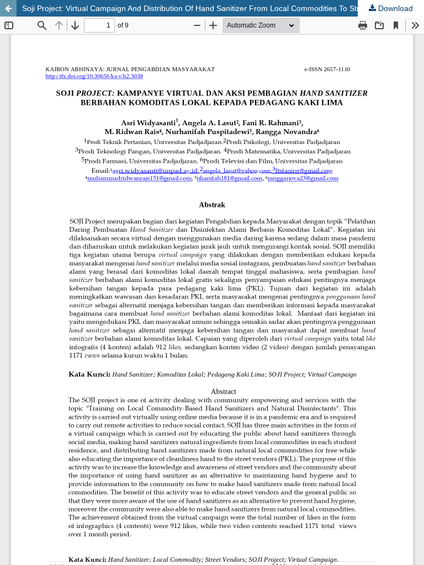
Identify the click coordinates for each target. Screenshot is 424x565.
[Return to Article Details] (8, 8)
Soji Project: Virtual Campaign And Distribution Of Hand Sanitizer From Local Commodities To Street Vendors (211, 8)
